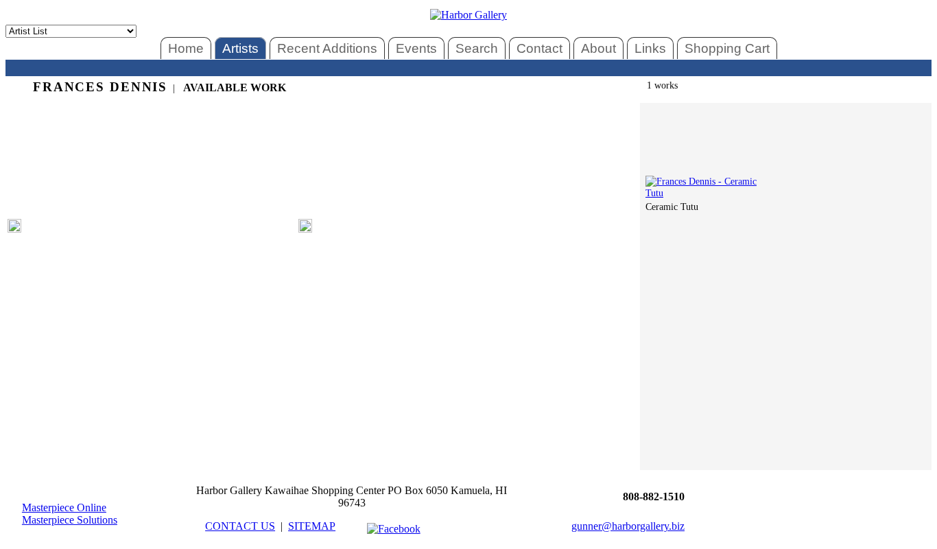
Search (476, 48)
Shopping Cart (727, 48)
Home (186, 48)
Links (650, 48)
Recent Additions (327, 48)
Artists (240, 48)
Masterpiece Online (64, 507)
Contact (539, 48)
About (598, 48)
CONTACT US (240, 526)
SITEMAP (311, 526)
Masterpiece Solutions (69, 520)
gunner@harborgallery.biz (628, 526)
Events (416, 48)
